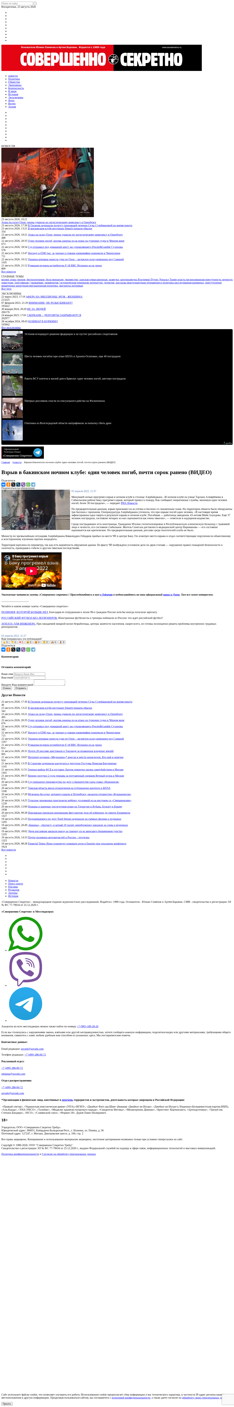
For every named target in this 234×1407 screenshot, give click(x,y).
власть (182, 279)
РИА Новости (129, 503)
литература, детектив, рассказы (108, 282)
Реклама (13, 886)
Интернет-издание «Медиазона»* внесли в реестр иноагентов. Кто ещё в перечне (76, 757)
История (13, 896)
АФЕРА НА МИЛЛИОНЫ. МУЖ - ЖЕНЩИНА (54, 296)
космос (5, 279)
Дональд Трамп (168, 279)
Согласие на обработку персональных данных (69, 1154)
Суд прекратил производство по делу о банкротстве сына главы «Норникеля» (73, 781)
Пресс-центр (15, 883)
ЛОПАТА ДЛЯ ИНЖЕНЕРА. (18, 623)
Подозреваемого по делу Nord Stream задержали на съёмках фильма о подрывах (74, 818)
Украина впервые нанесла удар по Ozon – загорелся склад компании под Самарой (76, 259)
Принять (7, 1404)
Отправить (20, 688)
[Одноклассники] (8, 484)
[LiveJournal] (18, 484)
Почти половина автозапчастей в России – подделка (58, 837)
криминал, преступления (206, 282)
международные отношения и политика (150, 282)
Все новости (8, 271)
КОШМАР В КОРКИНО (43, 321)
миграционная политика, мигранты (50, 285)
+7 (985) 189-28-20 (87, 1026)
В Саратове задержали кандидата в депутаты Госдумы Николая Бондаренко (72, 763)
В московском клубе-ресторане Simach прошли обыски (60, 228)
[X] (13, 484)
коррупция (22, 285)
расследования (183, 282)
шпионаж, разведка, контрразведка (117, 279)
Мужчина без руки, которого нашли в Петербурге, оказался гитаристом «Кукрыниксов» (79, 794)
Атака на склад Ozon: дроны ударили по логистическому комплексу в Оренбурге (48, 222)
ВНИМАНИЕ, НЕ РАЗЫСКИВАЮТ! (51, 302)
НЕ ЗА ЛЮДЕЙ (36, 309)
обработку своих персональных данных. (205, 1397)
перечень (67, 1099)
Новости (13, 880)
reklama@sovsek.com (13, 1073)
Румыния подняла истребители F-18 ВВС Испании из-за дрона (65, 265)
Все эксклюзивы (11, 327)
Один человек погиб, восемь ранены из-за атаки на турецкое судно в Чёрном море (76, 240)
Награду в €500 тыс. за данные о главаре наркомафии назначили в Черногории (74, 253)
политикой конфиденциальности (131, 1397)
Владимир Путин (148, 279)
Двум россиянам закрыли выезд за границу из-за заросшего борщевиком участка (75, 831)
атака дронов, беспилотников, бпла (31, 279)
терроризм (83, 282)
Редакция (13, 889)
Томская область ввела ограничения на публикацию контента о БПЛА (69, 788)
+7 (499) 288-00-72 (35, 1054)
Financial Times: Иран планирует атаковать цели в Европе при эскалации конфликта (77, 843)
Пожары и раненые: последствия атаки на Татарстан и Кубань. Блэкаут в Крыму (75, 806)
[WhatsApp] (28, 484)
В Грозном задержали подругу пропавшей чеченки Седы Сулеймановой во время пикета (80, 225)
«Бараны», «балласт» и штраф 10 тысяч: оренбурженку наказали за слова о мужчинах (78, 825)
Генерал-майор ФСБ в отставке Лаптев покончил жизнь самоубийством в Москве (76, 769)
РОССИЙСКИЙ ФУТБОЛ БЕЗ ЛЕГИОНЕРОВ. (29, 617)
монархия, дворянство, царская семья (74, 279)
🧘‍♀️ (61, 642)
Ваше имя (7, 673)
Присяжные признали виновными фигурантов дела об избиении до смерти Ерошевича (79, 812)
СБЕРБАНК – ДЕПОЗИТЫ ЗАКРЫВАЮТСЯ (54, 315)
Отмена (7, 688)
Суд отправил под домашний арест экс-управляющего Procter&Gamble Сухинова (75, 247)
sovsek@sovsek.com (32, 1048)
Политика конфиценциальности (20, 1154)
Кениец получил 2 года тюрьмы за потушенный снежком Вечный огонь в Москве (76, 775)
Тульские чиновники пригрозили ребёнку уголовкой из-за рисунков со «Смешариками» (79, 800)
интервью (77, 285)
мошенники (8, 285)
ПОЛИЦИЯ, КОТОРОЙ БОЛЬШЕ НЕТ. (24, 612)
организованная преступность (204, 279)
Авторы (12, 892)
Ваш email (7, 677)
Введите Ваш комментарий (17, 684)
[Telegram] (33, 484)
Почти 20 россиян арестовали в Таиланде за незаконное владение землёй (71, 751)
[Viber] (23, 484)
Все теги (6, 288)
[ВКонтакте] (3, 484)
